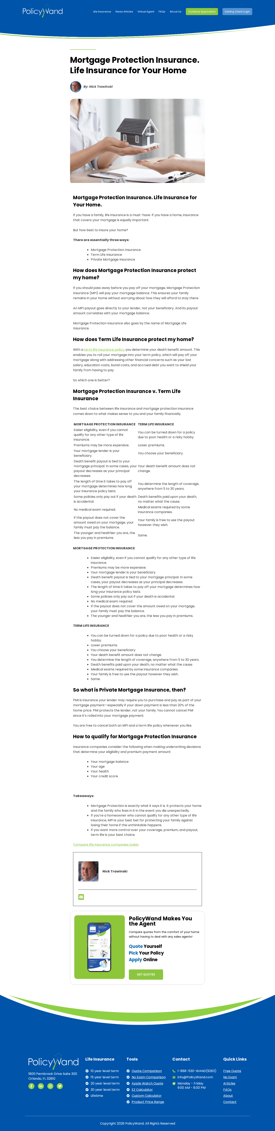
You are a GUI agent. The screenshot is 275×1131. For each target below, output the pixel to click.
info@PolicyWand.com (195, 1077)
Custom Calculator (147, 1096)
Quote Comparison (147, 1071)
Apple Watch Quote (147, 1084)
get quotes (146, 974)
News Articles (124, 11)
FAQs (162, 11)
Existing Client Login (237, 11)
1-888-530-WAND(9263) (197, 1071)
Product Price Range (148, 1102)
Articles (229, 1084)
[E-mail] (81, 898)
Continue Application (202, 11)
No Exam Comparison (149, 1077)
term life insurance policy (104, 349)
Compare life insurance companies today (106, 844)
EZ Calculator (142, 1090)
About (228, 1096)
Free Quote (232, 1071)
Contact (230, 1102)
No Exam (230, 1077)
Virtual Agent (146, 11)
